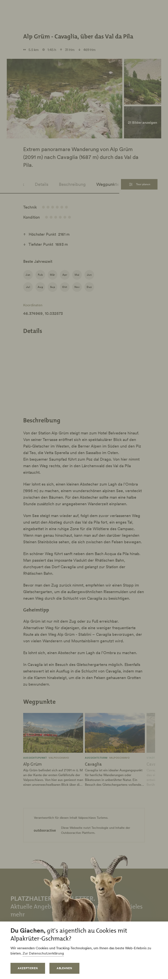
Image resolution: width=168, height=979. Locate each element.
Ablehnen (64, 968)
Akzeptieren (28, 968)
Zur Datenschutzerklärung (43, 953)
